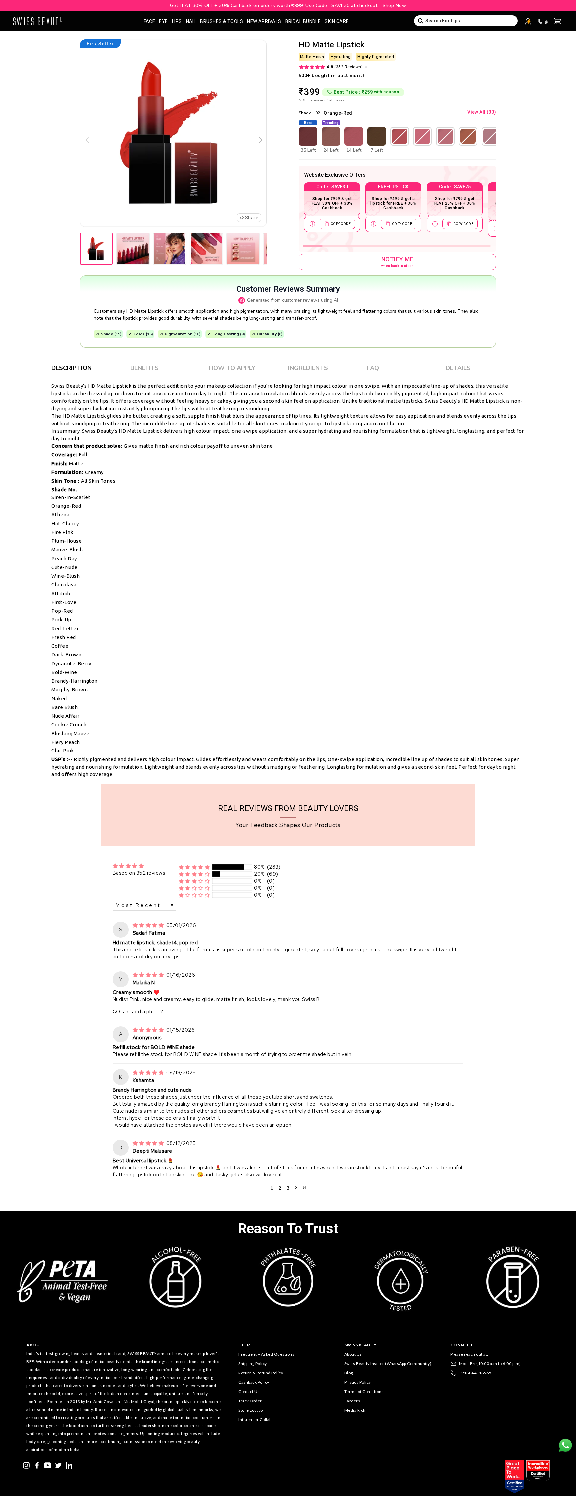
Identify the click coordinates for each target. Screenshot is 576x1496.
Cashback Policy (253, 1382)
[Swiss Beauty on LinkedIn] (69, 1464)
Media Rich (355, 1410)
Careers (352, 1400)
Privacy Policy (357, 1382)
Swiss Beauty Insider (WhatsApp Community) (388, 1363)
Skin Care (337, 21)
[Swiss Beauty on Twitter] (58, 1464)
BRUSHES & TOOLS (221, 21)
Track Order (250, 1400)
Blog (348, 1372)
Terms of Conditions (364, 1391)
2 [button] (280, 1187)
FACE (149, 21)
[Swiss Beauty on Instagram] (26, 1464)
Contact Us (249, 1391)
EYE (163, 21)
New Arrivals (264, 21)
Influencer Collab (255, 1419)
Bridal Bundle (303, 21)
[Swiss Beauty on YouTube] (47, 1464)
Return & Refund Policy (260, 1372)
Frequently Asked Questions (266, 1354)
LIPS (177, 21)
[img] (149, 925)
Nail (191, 21)
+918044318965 (475, 1372)
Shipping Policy (252, 1363)
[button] (194, 867)
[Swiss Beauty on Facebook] (37, 1464)
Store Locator (251, 1410)
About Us (353, 1354)
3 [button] (288, 1187)
